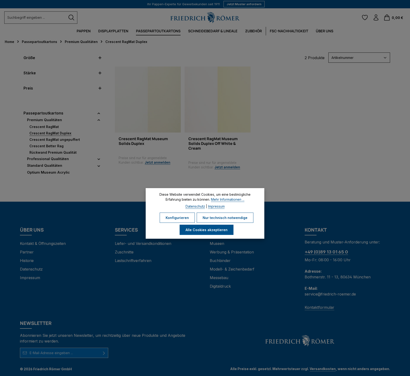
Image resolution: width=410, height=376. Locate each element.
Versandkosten (323, 369)
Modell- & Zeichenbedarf (232, 269)
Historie (27, 260)
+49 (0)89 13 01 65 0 (326, 251)
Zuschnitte (124, 252)
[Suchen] (71, 17)
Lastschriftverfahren (133, 260)
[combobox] (35, 17)
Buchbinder (220, 260)
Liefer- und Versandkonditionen (143, 243)
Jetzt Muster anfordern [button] (244, 4)
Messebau (219, 277)
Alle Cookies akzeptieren (207, 230)
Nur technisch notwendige (225, 218)
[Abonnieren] (104, 353)
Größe (29, 57)
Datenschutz (31, 269)
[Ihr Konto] (376, 18)
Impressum (30, 277)
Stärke (29, 73)
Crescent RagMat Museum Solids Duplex (143, 141)
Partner (27, 252)
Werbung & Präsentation (232, 252)
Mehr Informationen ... (227, 199)
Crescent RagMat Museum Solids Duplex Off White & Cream (213, 143)
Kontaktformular (319, 307)
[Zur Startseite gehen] (205, 17)
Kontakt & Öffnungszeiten (43, 243)
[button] (99, 113)
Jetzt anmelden (157, 162)
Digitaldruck (220, 286)
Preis (28, 88)
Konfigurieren (177, 218)
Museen (217, 243)
